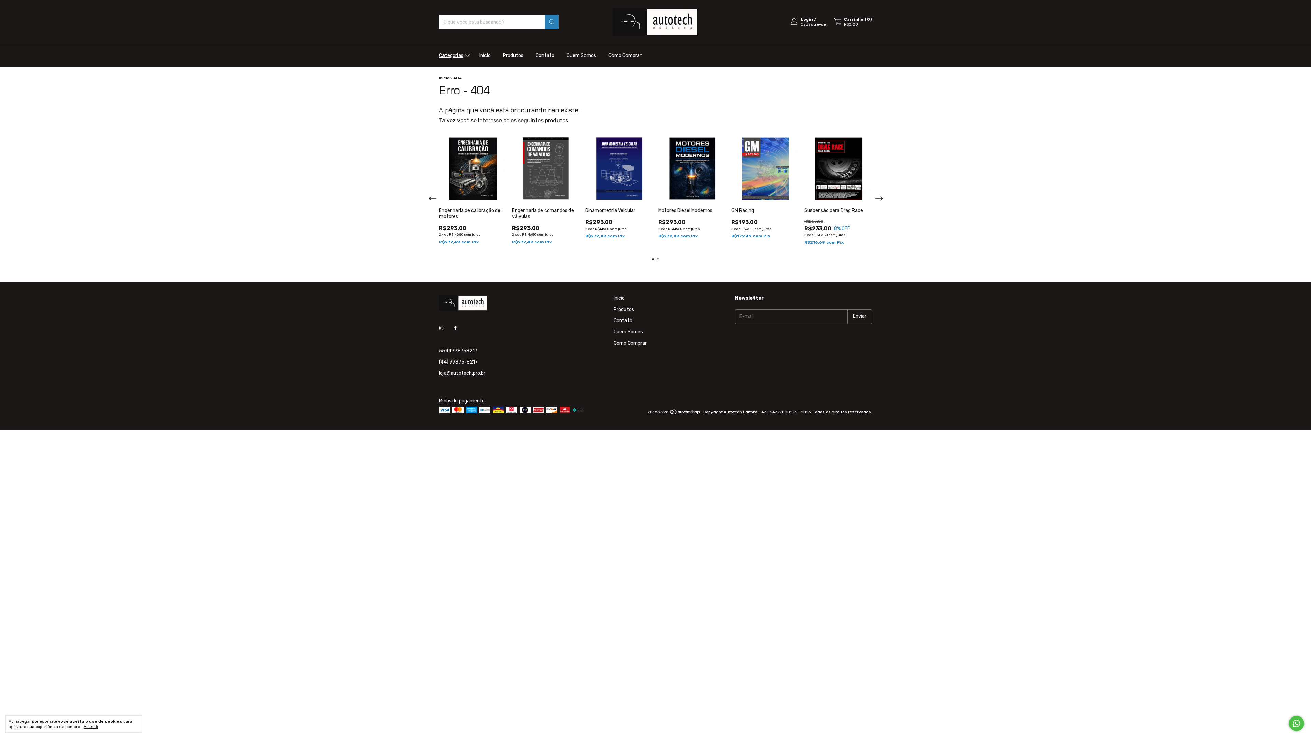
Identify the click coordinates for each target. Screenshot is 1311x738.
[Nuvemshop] (674, 413)
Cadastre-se (813, 24)
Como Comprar (625, 55)
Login (807, 19)
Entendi (91, 726)
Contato (545, 55)
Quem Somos (581, 55)
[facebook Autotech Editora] (455, 328)
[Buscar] (552, 22)
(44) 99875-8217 (458, 362)
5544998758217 (458, 351)
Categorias (451, 55)
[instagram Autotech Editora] (441, 328)
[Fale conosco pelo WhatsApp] (1296, 723)
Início (485, 55)
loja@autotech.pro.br (462, 373)
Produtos (513, 55)
